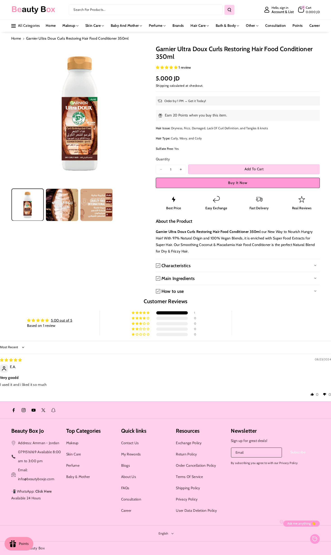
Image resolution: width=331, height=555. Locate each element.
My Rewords (131, 454)
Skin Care (93, 25)
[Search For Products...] (229, 10)
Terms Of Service (189, 477)
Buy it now (237, 183)
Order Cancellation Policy (196, 465)
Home (16, 38)
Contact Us (130, 443)
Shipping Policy (188, 488)
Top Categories (83, 431)
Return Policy (186, 454)
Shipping (162, 86)
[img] (11, 360)
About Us (128, 477)
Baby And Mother (125, 25)
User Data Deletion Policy (196, 510)
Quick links (133, 431)
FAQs (125, 488)
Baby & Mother (78, 477)
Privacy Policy (186, 499)
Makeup (68, 25)
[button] (309, 10)
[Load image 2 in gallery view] (62, 205)
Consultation (131, 499)
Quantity (163, 159)
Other (250, 25)
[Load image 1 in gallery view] (27, 205)
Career (126, 510)
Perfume (155, 25)
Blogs (125, 465)
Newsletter (244, 431)
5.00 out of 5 (61, 320)
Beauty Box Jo (27, 431)
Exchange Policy (189, 443)
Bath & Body (226, 25)
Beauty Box (35, 548)
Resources (188, 431)
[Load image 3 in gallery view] (96, 205)
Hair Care (198, 25)
